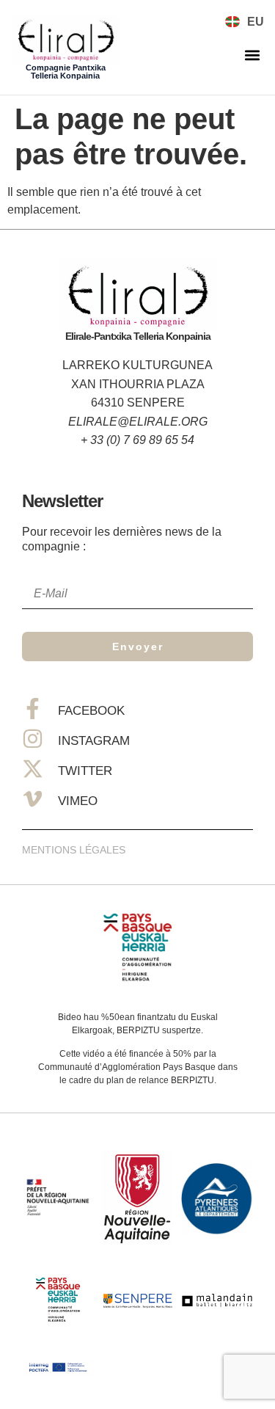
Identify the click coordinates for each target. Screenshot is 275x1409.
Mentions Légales (73, 850)
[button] (252, 55)
